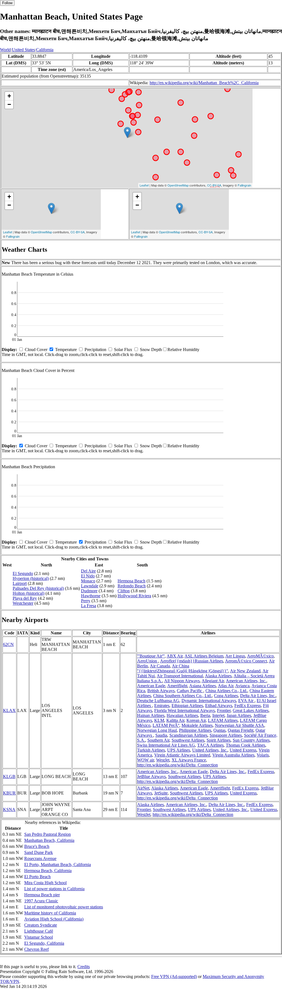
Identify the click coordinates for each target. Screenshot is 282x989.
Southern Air (158, 740)
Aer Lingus (235, 656)
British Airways (161, 690)
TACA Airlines (210, 745)
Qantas (219, 730)
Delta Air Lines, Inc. (258, 695)
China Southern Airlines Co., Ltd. (182, 695)
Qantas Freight (240, 730)
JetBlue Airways (151, 776)
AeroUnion (147, 661)
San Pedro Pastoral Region (47, 834)
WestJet (162, 760)
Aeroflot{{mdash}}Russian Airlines (191, 661)
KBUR (9, 793)
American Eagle (151, 685)
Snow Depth (151, 349)
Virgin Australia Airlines (233, 755)
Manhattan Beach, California (49, 840)
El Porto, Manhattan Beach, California (57, 864)
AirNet (143, 788)
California (44, 49)
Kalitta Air (175, 720)
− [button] (9, 104)
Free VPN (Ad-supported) (174, 976)
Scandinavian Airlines (188, 735)
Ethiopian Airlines (187, 705)
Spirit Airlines (219, 740)
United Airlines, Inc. (209, 750)
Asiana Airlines (202, 685)
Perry (85, 600)
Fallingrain (244, 185)
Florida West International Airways (184, 710)
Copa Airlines (226, 695)
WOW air (145, 760)
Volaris (263, 755)
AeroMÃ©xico (260, 656)
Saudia (161, 735)
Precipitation (95, 349)
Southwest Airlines (188, 740)
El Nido (88, 576)
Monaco (88, 581)
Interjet (218, 715)
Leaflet (144, 185)
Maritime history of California (50, 913)
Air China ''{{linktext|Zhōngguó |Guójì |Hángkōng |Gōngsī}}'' (182, 668)
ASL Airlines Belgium (204, 656)
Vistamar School (38, 937)
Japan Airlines (239, 715)
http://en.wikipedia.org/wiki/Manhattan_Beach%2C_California (204, 82)
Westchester (23, 603)
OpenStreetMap (178, 185)
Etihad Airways (218, 705)
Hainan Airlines (150, 715)
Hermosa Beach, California (48, 870)
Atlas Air (225, 685)
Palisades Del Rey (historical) (38, 588)
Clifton (124, 590)
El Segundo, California (44, 943)
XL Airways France (189, 760)
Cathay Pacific (190, 690)
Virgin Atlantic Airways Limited (182, 755)
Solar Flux (123, 349)
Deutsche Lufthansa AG (158, 700)
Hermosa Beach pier (42, 894)
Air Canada (160, 666)
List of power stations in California (54, 888)
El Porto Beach (37, 876)
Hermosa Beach (131, 581)
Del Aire (88, 571)
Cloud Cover (36, 349)
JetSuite (161, 793)
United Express (243, 750)
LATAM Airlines (223, 720)
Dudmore (89, 590)
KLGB (9, 776)
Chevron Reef (36, 949)
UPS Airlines (178, 750)
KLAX (9, 710)
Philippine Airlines (195, 730)
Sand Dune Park (38, 852)
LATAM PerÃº (166, 725)
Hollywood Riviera (134, 595)
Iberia (205, 715)
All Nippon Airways (182, 680)
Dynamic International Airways (208, 700)
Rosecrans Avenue (40, 858)
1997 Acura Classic (41, 900)
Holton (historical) (28, 593)
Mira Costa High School (45, 882)
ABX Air (175, 656)
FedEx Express (247, 705)
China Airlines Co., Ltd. (226, 690)
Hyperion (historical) (31, 578)
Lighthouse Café (38, 931)
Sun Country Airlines (251, 740)
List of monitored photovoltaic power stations (63, 907)
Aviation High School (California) (53, 919)
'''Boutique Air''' (151, 656)
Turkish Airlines (151, 750)
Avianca (242, 685)
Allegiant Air (213, 680)
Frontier (224, 710)
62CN (8, 644)
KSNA (9, 809)
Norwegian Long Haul (157, 730)
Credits (83, 966)
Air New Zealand (245, 671)
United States (23, 49)
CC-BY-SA (214, 185)
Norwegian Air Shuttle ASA (239, 725)
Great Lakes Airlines (251, 710)
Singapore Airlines (226, 735)
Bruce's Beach (36, 846)
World (5, 49)
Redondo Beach (132, 585)
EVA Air (246, 700)
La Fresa (88, 605)
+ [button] (9, 95)
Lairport (20, 583)
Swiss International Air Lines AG (166, 745)
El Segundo (23, 573)
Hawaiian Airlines (182, 715)
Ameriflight (177, 685)
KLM (159, 720)
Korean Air (196, 720)
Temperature (66, 349)
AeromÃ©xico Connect (246, 661)
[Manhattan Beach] (127, 132)
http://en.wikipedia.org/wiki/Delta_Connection (177, 765)
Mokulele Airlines (197, 725)
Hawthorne (91, 595)
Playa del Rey (25, 598)
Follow (7, 3)
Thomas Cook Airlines (245, 745)
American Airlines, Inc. (246, 680)
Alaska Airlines (218, 675)
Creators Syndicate (40, 925)
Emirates (161, 705)
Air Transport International (180, 675)
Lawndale (89, 585)
